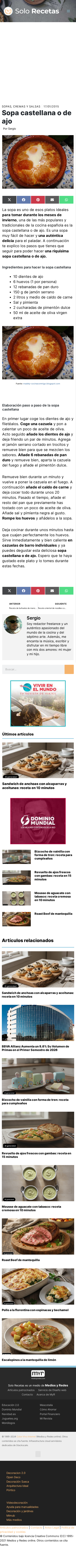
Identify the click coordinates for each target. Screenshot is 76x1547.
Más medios (14, 1520)
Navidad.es (9, 1414)
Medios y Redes (56, 1385)
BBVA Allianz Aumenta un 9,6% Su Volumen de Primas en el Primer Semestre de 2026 (35, 1048)
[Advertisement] (38, 62)
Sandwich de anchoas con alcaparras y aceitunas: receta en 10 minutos (34, 786)
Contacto (27, 1394)
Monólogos (8, 1422)
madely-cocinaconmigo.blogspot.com (41, 383)
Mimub (10, 1515)
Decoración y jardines (19, 1511)
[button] (38, 1454)
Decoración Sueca (17, 1481)
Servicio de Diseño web (52, 1390)
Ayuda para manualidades (22, 1507)
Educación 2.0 (10, 1405)
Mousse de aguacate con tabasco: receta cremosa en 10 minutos (52, 896)
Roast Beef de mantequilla (53, 913)
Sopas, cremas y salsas (21, 106)
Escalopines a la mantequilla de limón (29, 1360)
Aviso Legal (52, 1527)
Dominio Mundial (12, 1409)
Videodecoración (17, 1502)
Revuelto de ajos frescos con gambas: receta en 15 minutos (52, 875)
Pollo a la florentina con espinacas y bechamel (35, 1310)
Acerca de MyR (46, 1394)
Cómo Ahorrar (48, 1409)
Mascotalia (46, 1405)
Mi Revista (46, 1418)
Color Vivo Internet (26, 1436)
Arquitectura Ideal (17, 1486)
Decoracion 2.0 (15, 1473)
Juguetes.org (10, 1418)
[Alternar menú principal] (68, 11)
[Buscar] (69, 669)
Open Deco (13, 1477)
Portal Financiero (50, 1414)
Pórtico (10, 1490)
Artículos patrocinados (21, 1390)
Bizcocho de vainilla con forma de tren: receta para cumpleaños (53, 855)
